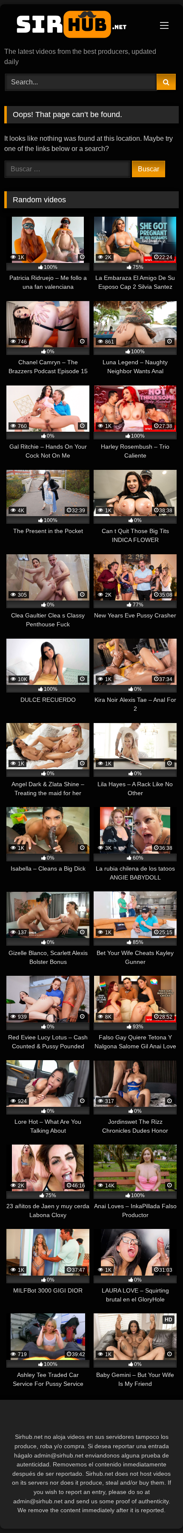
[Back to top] (156, 1507)
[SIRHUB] (75, 26)
